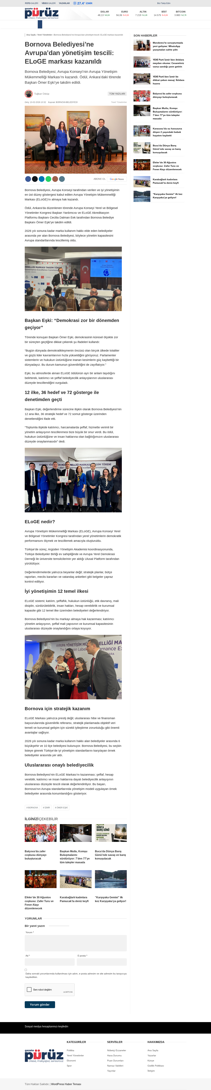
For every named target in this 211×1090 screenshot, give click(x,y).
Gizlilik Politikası (156, 1065)
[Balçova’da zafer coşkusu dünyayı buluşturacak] (41, 835)
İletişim (151, 1070)
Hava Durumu (114, 1055)
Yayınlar (111, 1070)
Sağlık (116, 24)
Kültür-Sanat (132, 24)
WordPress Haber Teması (66, 1084)
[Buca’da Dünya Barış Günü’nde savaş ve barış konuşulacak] (111, 835)
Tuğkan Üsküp (41, 93)
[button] (40, 24)
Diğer (158, 24)
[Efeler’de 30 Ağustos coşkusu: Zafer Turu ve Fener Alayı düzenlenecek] (41, 881)
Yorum (30, 932)
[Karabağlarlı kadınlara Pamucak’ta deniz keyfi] (76, 881)
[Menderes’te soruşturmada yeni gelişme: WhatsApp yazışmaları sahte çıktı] (142, 50)
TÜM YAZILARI (117, 93)
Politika (103, 24)
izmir (47, 808)
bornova (33, 808)
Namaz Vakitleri (115, 1065)
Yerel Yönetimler (56, 24)
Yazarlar (152, 1055)
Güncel (75, 24)
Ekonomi (89, 24)
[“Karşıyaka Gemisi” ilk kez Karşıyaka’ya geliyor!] (111, 881)
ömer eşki (62, 808)
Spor (148, 24)
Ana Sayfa (153, 1050)
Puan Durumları (115, 1060)
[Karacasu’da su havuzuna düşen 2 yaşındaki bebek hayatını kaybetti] (142, 135)
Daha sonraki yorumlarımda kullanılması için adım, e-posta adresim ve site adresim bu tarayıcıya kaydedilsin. (76, 975)
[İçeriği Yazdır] (62, 179)
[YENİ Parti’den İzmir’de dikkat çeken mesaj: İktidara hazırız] (142, 83)
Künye (151, 1060)
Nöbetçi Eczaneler (116, 1050)
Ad (28, 955)
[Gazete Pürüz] (42, 18)
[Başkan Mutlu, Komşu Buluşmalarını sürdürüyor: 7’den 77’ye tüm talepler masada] (76, 835)
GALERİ (31, 3)
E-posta (82, 955)
